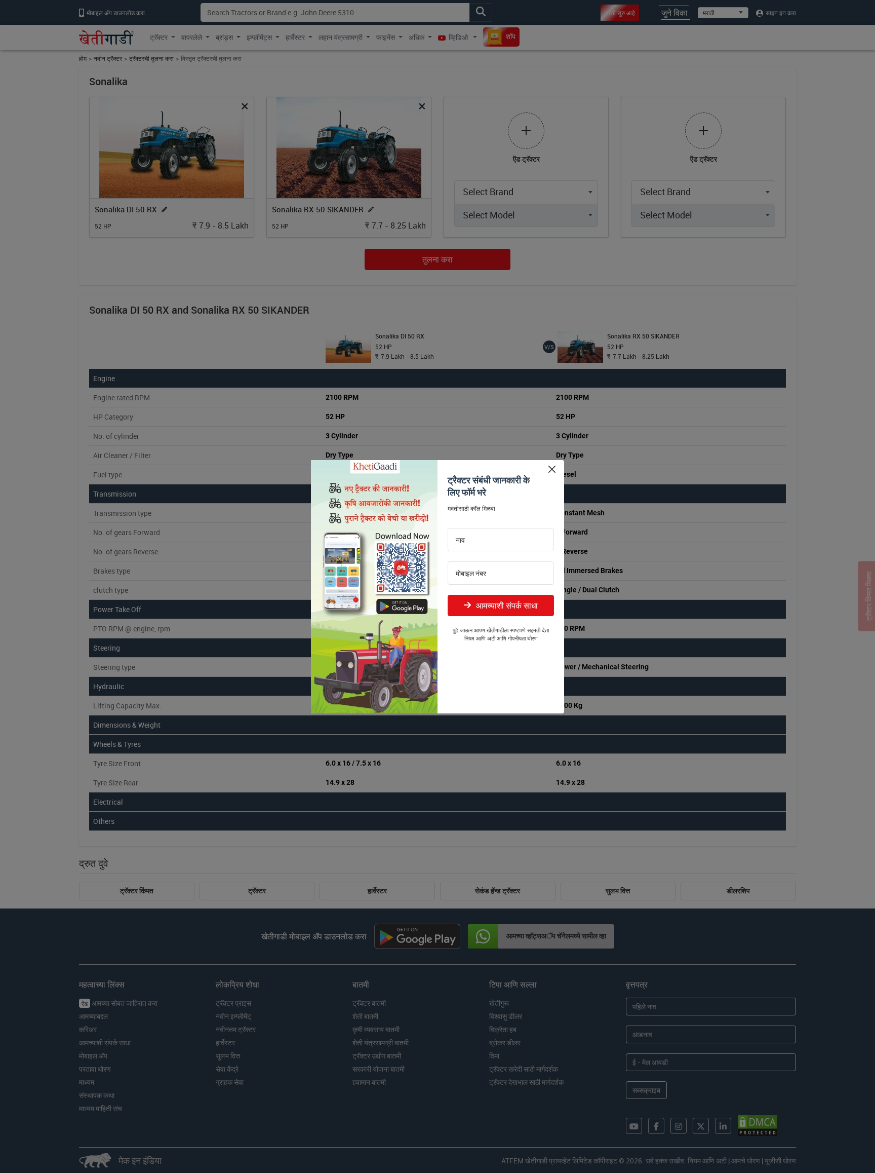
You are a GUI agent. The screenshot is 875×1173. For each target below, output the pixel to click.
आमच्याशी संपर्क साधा (507, 605)
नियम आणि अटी (479, 638)
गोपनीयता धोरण (523, 638)
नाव (460, 540)
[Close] (551, 469)
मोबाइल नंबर (471, 573)
